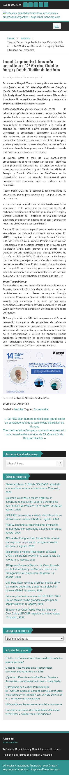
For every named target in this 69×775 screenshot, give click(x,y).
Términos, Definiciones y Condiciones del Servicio (32, 749)
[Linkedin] (35, 4)
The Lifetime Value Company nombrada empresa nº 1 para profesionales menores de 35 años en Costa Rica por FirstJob (34, 434)
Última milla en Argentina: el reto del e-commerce (34, 704)
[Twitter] (41, 4)
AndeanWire (41, 409)
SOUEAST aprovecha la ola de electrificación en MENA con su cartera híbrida (34, 517)
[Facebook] (46, 4)
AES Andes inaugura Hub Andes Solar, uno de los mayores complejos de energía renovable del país (32, 542)
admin (16, 77)
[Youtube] (30, 4)
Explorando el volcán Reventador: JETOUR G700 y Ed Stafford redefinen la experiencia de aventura (33, 555)
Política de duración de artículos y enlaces (27, 755)
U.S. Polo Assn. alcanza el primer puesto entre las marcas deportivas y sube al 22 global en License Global (33, 586)
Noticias (25, 38)
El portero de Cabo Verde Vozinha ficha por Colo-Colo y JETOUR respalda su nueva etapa (33, 611)
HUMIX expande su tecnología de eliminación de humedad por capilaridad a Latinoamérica (32, 526)
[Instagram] (25, 4)
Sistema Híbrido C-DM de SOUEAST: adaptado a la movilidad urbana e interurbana (33, 486)
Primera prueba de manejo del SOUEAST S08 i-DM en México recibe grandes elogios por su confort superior (33, 600)
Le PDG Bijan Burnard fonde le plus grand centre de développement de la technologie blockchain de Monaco (34, 422)
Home (10, 38)
